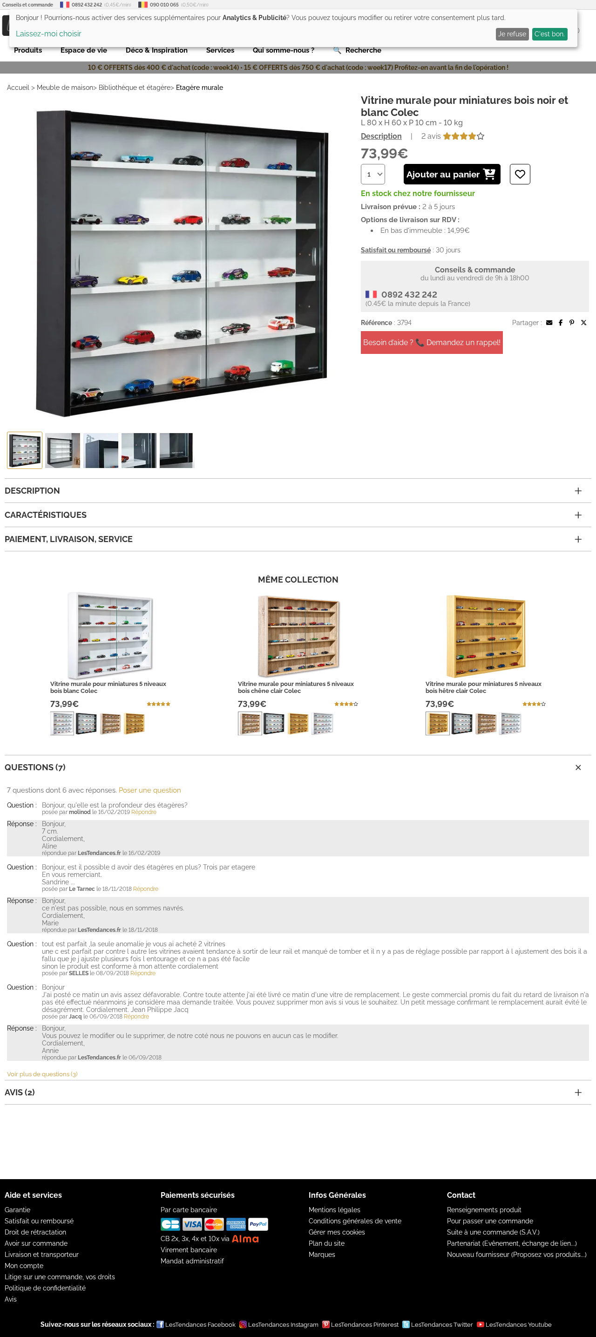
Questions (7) (35, 767)
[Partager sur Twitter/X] (583, 322)
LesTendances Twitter (442, 1324)
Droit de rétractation (35, 1232)
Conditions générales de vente (355, 1221)
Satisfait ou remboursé (39, 1221)
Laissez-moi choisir (48, 33)
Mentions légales (334, 1210)
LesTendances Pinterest (365, 1324)
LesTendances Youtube (519, 1324)
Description (381, 136)
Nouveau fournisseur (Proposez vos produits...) (517, 1254)
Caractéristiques (46, 515)
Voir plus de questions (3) (42, 1074)
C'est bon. (550, 34)
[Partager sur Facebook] (560, 322)
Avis (11, 1299)
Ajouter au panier (443, 174)
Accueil (18, 87)
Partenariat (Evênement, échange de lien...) (512, 1243)
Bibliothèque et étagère (134, 87)
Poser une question (150, 790)
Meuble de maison (65, 87)
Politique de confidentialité (45, 1288)
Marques (322, 1254)
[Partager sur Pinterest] (571, 322)
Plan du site (327, 1243)
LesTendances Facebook (200, 1324)
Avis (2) (20, 1092)
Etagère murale (199, 87)
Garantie (17, 1210)
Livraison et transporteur (42, 1254)
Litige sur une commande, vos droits (60, 1277)
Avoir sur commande (36, 1243)
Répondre (143, 812)
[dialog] (293, 28)
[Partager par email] (549, 322)
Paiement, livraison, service (69, 539)
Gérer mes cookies (337, 1232)
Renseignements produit (484, 1210)
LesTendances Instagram (283, 1324)
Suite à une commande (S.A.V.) (493, 1232)
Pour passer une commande (490, 1221)
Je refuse (512, 34)
